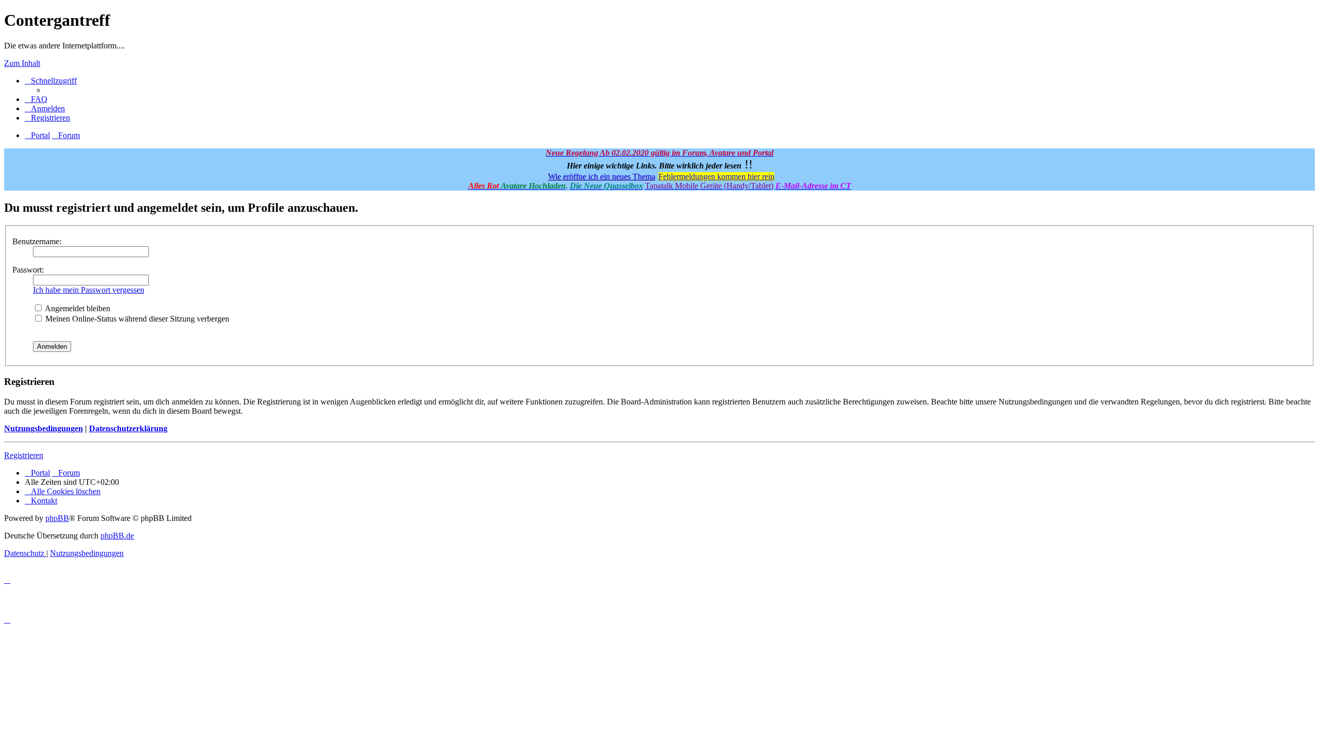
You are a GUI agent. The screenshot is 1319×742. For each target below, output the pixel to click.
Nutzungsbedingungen (43, 428)
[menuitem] (36, 99)
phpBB (57, 518)
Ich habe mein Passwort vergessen (88, 289)
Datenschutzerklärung (128, 428)
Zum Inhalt (22, 63)
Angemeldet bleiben (76, 308)
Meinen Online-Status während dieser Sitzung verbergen (136, 318)
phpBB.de (117, 535)
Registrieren (23, 455)
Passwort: (28, 269)
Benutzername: (36, 241)
